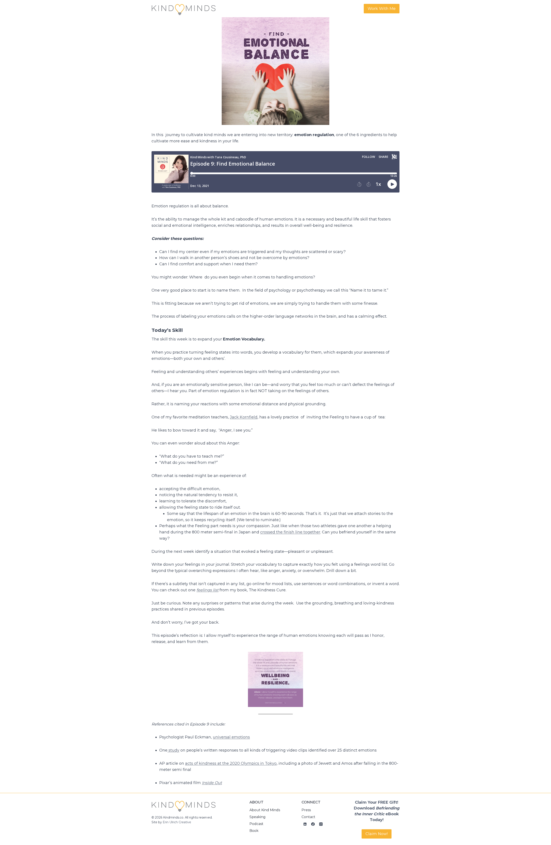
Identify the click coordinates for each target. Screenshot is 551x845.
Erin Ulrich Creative (177, 822)
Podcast (256, 824)
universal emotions (231, 737)
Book (253, 831)
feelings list (207, 590)
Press (306, 810)
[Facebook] (313, 824)
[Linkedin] (305, 824)
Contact (308, 817)
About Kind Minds (264, 810)
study (173, 750)
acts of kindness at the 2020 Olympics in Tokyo (231, 763)
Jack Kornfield (243, 417)
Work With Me (382, 8)
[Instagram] (320, 824)
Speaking (257, 817)
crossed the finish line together (290, 532)
